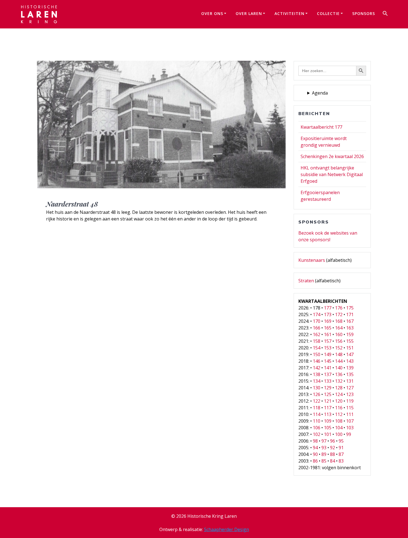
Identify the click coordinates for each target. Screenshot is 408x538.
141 (327, 368)
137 (327, 374)
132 (338, 381)
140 (338, 368)
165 (327, 328)
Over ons (212, 13)
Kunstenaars (311, 260)
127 (350, 388)
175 (350, 308)
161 (327, 334)
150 (316, 354)
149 (327, 354)
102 (316, 434)
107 (350, 421)
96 (332, 441)
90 (315, 454)
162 (316, 334)
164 (338, 328)
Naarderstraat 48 (72, 203)
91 (341, 448)
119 (350, 401)
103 (350, 428)
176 (338, 308)
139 (350, 368)
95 (341, 441)
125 (327, 394)
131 (350, 381)
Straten (306, 281)
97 (323, 441)
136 (338, 374)
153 (327, 348)
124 (338, 394)
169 (327, 321)
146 (316, 361)
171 (350, 314)
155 (350, 341)
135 (350, 374)
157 (327, 341)
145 (327, 361)
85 (323, 461)
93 (323, 448)
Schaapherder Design (226, 529)
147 (350, 354)
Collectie (328, 13)
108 (338, 421)
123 (350, 394)
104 (338, 428)
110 (316, 421)
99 (348, 434)
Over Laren (249, 13)
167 (350, 321)
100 (338, 434)
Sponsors (363, 13)
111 (350, 414)
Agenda (320, 93)
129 (327, 388)
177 (327, 308)
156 (338, 341)
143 (350, 361)
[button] (385, 14)
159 (350, 334)
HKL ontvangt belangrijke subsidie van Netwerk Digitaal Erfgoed (332, 174)
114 (316, 414)
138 (316, 374)
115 (350, 408)
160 (338, 334)
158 (316, 341)
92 (332, 448)
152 (338, 348)
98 (315, 441)
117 (327, 408)
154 (316, 348)
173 (327, 314)
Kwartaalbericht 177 (321, 127)
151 (350, 348)
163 (350, 328)
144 (338, 361)
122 (316, 401)
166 (316, 328)
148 (338, 354)
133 (327, 381)
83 (341, 461)
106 (316, 428)
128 (338, 388)
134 (316, 381)
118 (316, 408)
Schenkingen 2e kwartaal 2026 (332, 156)
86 (315, 461)
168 (338, 321)
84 (332, 461)
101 (327, 434)
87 (341, 454)
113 (327, 414)
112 (338, 414)
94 (315, 448)
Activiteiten (289, 13)
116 (338, 408)
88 (332, 454)
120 (338, 401)
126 (316, 394)
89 (323, 454)
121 (327, 401)
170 (316, 321)
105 (327, 428)
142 (316, 368)
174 (316, 314)
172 (338, 314)
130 (316, 388)
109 (327, 421)
